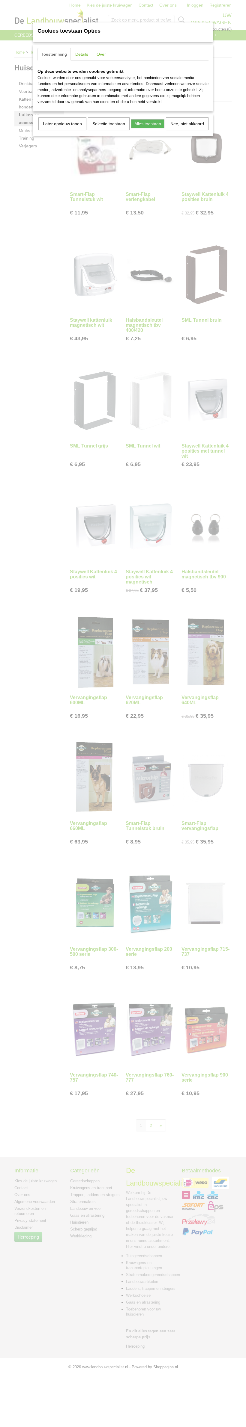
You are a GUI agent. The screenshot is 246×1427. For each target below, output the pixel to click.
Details (81, 54)
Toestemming (54, 54)
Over (101, 54)
